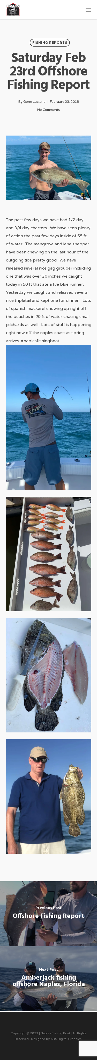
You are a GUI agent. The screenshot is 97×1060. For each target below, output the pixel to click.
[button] (88, 9)
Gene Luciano (34, 102)
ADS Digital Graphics (65, 1039)
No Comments (48, 110)
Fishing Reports (49, 42)
